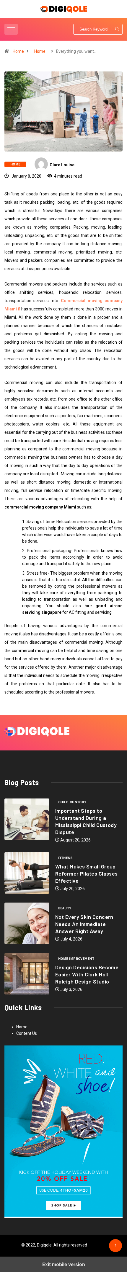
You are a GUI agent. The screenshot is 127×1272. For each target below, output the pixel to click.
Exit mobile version (63, 1264)
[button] (11, 29)
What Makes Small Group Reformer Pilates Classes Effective (86, 873)
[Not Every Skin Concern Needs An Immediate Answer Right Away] (26, 923)
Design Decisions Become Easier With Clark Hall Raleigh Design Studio (86, 974)
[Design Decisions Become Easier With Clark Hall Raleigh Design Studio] (26, 973)
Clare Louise (62, 164)
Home (18, 51)
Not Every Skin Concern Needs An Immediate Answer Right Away (84, 924)
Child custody (72, 802)
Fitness (65, 858)
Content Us (26, 1033)
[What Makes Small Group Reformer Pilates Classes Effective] (26, 873)
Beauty (64, 908)
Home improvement (76, 959)
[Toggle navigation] (11, 29)
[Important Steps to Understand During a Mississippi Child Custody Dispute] (26, 819)
